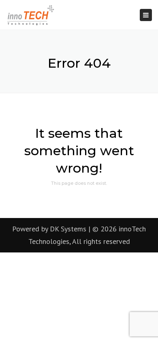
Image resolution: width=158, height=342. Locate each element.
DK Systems (68, 228)
